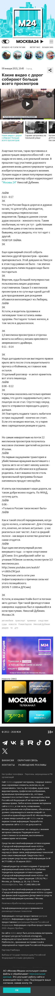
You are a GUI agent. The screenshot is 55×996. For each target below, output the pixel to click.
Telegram (5, 743)
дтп (16, 628)
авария (5, 628)
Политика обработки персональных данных (22, 903)
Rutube (31, 743)
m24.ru (10, 782)
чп (11, 628)
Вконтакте (13, 743)
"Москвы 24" (9, 182)
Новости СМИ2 (9, 678)
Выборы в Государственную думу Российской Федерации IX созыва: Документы (24, 956)
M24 (18, 732)
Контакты (8, 765)
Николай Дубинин (42, 624)
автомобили (7, 621)
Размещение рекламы (32, 765)
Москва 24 (27, 41)
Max (48, 743)
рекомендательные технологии (17, 911)
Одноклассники (22, 743)
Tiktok (39, 743)
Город (29, 68)
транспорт (20, 621)
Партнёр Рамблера (11, 950)
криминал (31, 621)
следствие (43, 621)
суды (4, 624)
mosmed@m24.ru (10, 884)
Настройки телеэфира (12, 774)
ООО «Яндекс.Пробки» (12, 928)
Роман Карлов (25, 624)
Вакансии (8, 760)
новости (12, 624)
